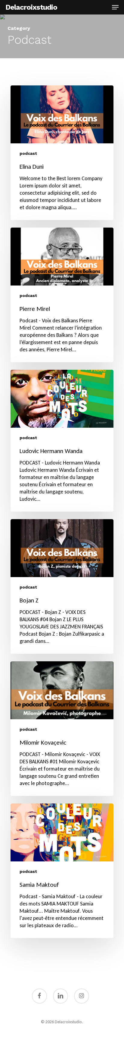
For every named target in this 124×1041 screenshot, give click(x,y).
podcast (28, 153)
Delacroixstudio (31, 7)
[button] (115, 7)
